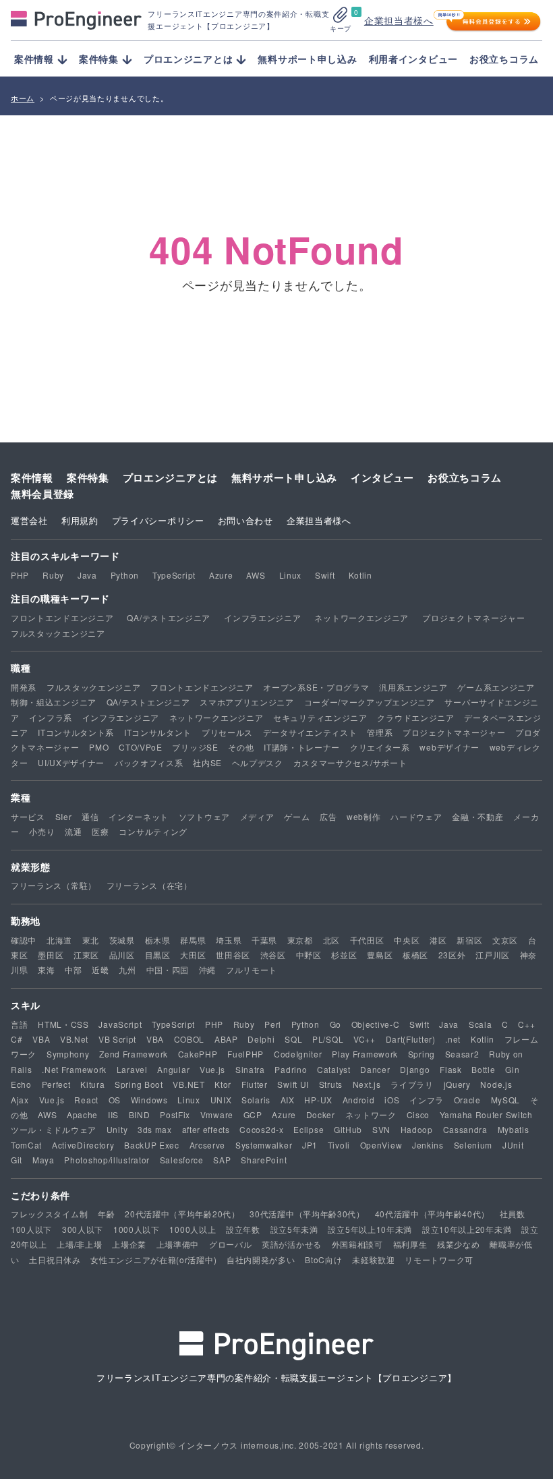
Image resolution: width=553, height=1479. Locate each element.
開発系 (23, 687)
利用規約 (79, 520)
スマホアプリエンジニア (247, 701)
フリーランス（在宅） (149, 885)
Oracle (467, 1099)
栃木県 (158, 940)
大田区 (193, 954)
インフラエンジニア (262, 617)
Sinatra (250, 1069)
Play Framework (365, 1054)
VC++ (364, 1039)
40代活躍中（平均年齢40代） (432, 1213)
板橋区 (415, 954)
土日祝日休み (54, 1259)
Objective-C (375, 1024)
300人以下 (82, 1229)
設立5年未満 (294, 1229)
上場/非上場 (79, 1244)
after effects (206, 1129)
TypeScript (174, 575)
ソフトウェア (204, 816)
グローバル (230, 1244)
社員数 (512, 1213)
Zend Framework (133, 1054)
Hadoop (417, 1129)
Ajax (20, 1099)
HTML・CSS (63, 1024)
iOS (391, 1099)
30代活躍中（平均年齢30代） (307, 1213)
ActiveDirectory (83, 1145)
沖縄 (207, 969)
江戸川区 (492, 954)
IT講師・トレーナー (302, 747)
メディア (257, 816)
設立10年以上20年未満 (466, 1229)
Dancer (375, 1069)
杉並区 (344, 954)
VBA (41, 1039)
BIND (139, 1114)
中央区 (406, 940)
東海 (46, 969)
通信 (90, 816)
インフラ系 (50, 717)
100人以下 (31, 1229)
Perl (272, 1024)
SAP (222, 1159)
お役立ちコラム (504, 58)
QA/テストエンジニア (168, 617)
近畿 (100, 969)
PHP (20, 575)
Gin (512, 1069)
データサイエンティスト (310, 732)
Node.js (496, 1084)
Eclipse (308, 1129)
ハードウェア (416, 816)
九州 (127, 969)
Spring (421, 1054)
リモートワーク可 (439, 1259)
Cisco (418, 1114)
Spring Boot (139, 1084)
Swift (325, 575)
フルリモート (251, 969)
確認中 (23, 940)
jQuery (457, 1084)
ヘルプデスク (257, 762)
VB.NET (188, 1084)
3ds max (155, 1129)
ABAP (226, 1039)
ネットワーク (371, 1114)
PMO (99, 747)
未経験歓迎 (373, 1259)
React (86, 1099)
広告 (328, 816)
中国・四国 (168, 969)
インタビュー (382, 477)
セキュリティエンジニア (320, 717)
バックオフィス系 (149, 762)
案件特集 (88, 477)
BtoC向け (323, 1259)
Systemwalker (263, 1145)
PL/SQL (327, 1039)
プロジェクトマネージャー (473, 617)
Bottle (483, 1069)
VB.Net (74, 1039)
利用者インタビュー (413, 58)
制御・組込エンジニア (53, 701)
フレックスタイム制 (49, 1213)
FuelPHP (245, 1054)
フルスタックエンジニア (58, 633)
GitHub (348, 1129)
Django (415, 1069)
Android (359, 1099)
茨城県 (122, 940)
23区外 (452, 954)
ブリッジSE (195, 747)
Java (87, 575)
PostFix (175, 1114)
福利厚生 (410, 1244)
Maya (43, 1159)
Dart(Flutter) (411, 1039)
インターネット (139, 816)
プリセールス (227, 732)
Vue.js (212, 1069)
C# (16, 1039)
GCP (252, 1114)
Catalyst (334, 1069)
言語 (19, 1024)
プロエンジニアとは (170, 477)
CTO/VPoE (141, 747)
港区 (438, 940)
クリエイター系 (380, 747)
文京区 (505, 940)
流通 (73, 831)
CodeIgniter (298, 1054)
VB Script (117, 1039)
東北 (90, 940)
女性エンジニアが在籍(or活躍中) (153, 1259)
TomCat (26, 1145)
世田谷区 (233, 954)
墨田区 (50, 954)
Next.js (367, 1084)
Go (335, 1024)
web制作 (364, 816)
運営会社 (29, 520)
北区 (331, 940)
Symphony (68, 1054)
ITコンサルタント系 (76, 732)
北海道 (59, 940)
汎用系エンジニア (413, 687)
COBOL (189, 1039)
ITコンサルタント (158, 732)
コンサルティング (153, 831)
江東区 (86, 954)
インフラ (426, 1099)
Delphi (261, 1039)
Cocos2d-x (261, 1129)
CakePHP (198, 1054)
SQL (293, 1039)
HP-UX (318, 1099)
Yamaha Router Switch (486, 1114)
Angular (173, 1069)
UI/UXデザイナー (71, 762)
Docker (320, 1114)
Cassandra (465, 1129)
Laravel (132, 1069)
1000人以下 (136, 1229)
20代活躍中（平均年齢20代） (182, 1213)
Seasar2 (462, 1054)
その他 (241, 747)
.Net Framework (74, 1069)
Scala (480, 1024)
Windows (149, 1099)
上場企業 (129, 1244)
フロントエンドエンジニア (62, 617)
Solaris (255, 1099)
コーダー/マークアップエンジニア (369, 701)
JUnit (513, 1145)
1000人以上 (192, 1229)
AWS (255, 575)
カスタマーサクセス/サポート (350, 762)
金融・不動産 (477, 816)
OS (115, 1099)
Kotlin (360, 575)
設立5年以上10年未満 (370, 1229)
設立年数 (243, 1229)
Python (125, 575)
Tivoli (339, 1145)
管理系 (379, 732)
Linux (290, 575)
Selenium (473, 1145)
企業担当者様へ (399, 20)
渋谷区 (273, 954)
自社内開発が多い (261, 1259)
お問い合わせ (245, 520)
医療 (100, 831)
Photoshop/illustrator (107, 1159)
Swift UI (293, 1084)
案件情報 (32, 477)
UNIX (221, 1099)
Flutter (254, 1084)
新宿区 (469, 940)
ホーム (22, 97)
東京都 (300, 940)
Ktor (222, 1084)
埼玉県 (228, 940)
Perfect (56, 1084)
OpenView (381, 1145)
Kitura (92, 1084)
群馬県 (193, 940)
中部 (73, 969)
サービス (28, 816)
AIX (288, 1099)
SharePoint (264, 1159)
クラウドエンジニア (415, 717)
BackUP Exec (151, 1145)
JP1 (310, 1145)
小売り (42, 831)
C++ (526, 1024)
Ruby (53, 575)
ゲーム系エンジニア (495, 687)
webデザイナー (449, 747)
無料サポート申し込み (307, 58)
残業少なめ (458, 1244)
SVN (381, 1129)
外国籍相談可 (357, 1244)
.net (453, 1039)
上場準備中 (178, 1244)
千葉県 (264, 940)
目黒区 (158, 954)
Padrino (290, 1069)
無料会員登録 (42, 493)
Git (16, 1159)
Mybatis (513, 1129)
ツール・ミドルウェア (53, 1129)
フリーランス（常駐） (53, 885)
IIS (113, 1114)
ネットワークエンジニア (361, 617)
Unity (117, 1129)
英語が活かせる (292, 1244)
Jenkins (428, 1145)
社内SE (207, 762)
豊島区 (379, 954)
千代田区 (367, 940)
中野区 (309, 954)
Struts (331, 1084)
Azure (221, 575)
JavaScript (120, 1024)
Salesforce (182, 1159)
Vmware (216, 1114)
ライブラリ (412, 1084)
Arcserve (208, 1145)
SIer (63, 816)
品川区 (122, 954)
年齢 (106, 1213)
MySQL (506, 1099)
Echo (21, 1084)
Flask (451, 1069)
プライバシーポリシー (158, 520)
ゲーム (297, 816)
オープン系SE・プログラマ (316, 687)
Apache (82, 1114)
